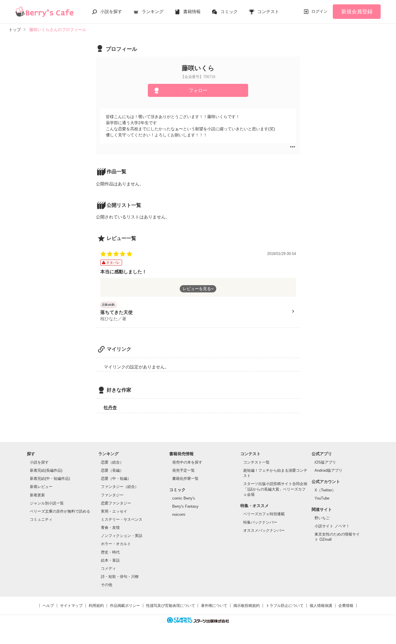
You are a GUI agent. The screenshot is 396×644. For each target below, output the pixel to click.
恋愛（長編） (112, 470)
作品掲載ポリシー (125, 605)
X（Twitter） (325, 490)
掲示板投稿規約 (246, 605)
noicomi (178, 514)
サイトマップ (71, 605)
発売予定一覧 (183, 470)
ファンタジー (112, 495)
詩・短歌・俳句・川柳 (120, 576)
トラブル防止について (285, 605)
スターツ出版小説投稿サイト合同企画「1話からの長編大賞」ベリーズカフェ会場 (275, 489)
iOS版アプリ (325, 462)
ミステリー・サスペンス (121, 519)
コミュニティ (41, 519)
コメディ (108, 568)
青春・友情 (110, 527)
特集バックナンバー (260, 522)
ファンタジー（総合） (120, 486)
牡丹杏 (110, 407)
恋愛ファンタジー (116, 503)
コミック (229, 11)
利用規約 (96, 605)
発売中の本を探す (187, 462)
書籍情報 (192, 11)
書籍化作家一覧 (185, 478)
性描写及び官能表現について (170, 605)
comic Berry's (183, 498)
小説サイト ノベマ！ (332, 526)
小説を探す (111, 11)
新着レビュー (41, 486)
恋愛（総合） (112, 462)
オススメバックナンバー (264, 530)
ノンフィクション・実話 (121, 535)
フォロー (198, 90)
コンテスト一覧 (256, 462)
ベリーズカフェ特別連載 (264, 514)
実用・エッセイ (114, 511)
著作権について (214, 605)
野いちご (322, 518)
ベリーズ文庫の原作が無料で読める (60, 511)
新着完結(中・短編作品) (50, 478)
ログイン (319, 11)
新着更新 (37, 495)
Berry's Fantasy (185, 506)
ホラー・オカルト (116, 544)
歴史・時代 (110, 552)
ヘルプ (48, 605)
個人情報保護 (321, 605)
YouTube (322, 498)
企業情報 (345, 605)
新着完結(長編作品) (46, 470)
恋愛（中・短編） (116, 478)
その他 (106, 585)
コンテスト (268, 11)
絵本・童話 (110, 560)
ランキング (153, 11)
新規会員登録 (357, 12)
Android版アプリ (328, 470)
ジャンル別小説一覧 (47, 503)
